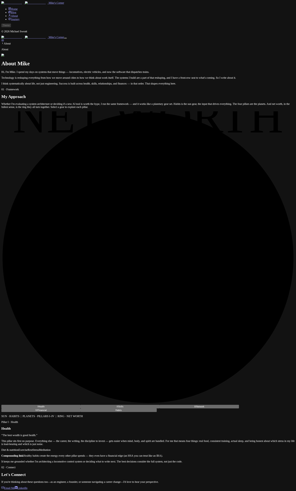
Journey (15, 19)
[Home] (2, 40)
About (14, 15)
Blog (13, 12)
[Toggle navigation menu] (65, 38)
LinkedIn (22, 488)
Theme (6, 25)
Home (14, 9)
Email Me (9, 488)
